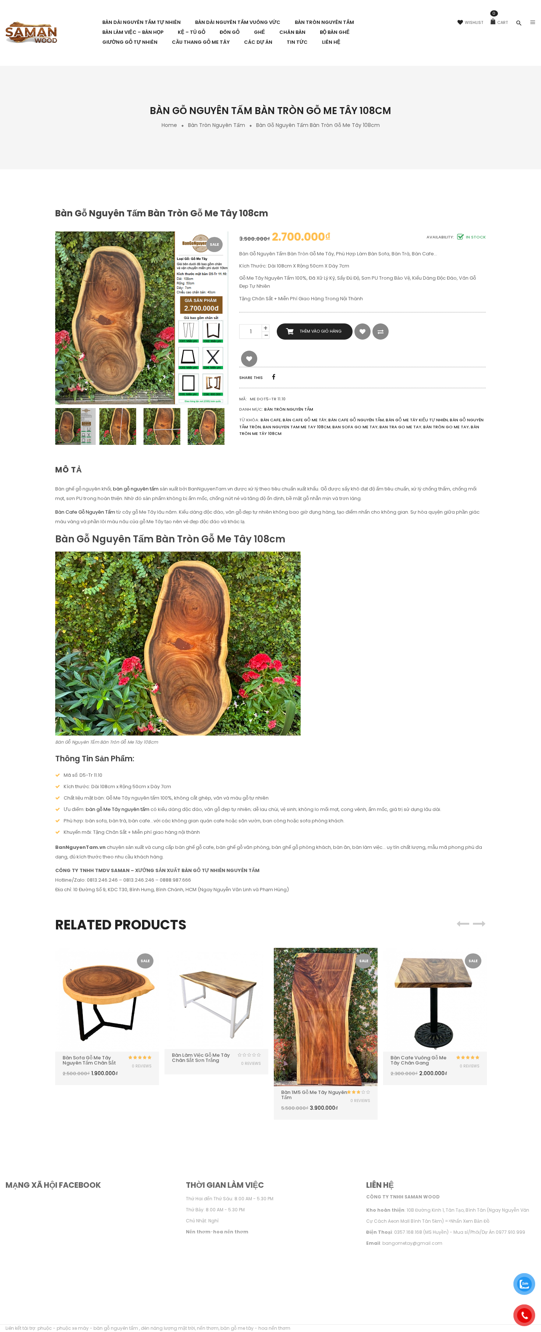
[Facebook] (273, 377)
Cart (500, 22)
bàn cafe (271, 420)
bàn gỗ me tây (237, 1328)
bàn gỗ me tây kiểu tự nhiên (417, 420)
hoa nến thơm (274, 1328)
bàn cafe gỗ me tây (304, 420)
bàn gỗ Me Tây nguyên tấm (117, 809)
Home (169, 125)
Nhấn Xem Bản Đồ (469, 1221)
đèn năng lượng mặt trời (168, 1328)
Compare (380, 331)
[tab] (71, 470)
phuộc (45, 1328)
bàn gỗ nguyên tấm (136, 488)
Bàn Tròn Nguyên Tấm (216, 125)
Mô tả (68, 469)
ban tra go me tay (400, 427)
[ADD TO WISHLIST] (362, 331)
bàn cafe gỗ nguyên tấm (356, 420)
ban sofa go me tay (355, 427)
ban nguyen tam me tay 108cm (296, 427)
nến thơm (208, 1328)
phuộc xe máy (73, 1328)
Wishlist (474, 22)
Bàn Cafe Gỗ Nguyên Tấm (85, 512)
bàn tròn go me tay (446, 427)
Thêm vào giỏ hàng (321, 331)
